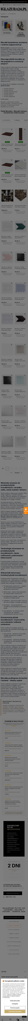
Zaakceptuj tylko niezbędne (15, 1002)
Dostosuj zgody (14, 1008)
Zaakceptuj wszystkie (15, 1011)
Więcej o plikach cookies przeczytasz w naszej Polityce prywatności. (12, 996)
